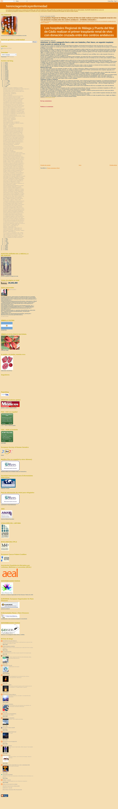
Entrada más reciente (45, 165)
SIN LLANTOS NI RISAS (14, 766)
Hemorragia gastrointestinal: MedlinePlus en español (13, 185)
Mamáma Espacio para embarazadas (11, 786)
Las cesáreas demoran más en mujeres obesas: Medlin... (14, 153)
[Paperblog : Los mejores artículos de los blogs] (5, 395)
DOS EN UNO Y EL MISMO (8, 715)
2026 (3, 62)
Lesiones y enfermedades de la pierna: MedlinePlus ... (13, 179)
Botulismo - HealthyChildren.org (9, 231)
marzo (4, 242)
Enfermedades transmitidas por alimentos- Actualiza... (13, 123)
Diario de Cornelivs (7, 684)
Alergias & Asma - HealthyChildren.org (10, 225)
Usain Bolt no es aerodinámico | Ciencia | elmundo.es (13, 172)
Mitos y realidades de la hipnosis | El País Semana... (13, 198)
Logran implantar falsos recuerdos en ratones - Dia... (13, 233)
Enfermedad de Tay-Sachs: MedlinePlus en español (13, 192)
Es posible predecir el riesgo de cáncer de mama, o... (13, 90)
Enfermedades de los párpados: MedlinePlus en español (14, 176)
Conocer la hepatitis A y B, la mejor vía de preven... (13, 237)
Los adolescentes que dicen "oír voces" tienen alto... (13, 222)
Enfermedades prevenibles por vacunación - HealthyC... (14, 230)
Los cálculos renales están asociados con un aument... (14, 204)
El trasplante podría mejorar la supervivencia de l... (13, 213)
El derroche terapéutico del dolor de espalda (11, 97)
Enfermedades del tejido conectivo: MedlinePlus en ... (13, 180)
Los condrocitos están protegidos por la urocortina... (13, 165)
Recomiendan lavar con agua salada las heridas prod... (14, 137)
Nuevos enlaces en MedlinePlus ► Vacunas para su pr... (14, 113)
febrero (5, 243)
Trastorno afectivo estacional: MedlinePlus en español (13, 193)
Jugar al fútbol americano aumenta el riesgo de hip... (13, 130)
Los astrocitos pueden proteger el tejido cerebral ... (13, 206)
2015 (3, 76)
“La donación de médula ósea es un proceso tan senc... (14, 200)
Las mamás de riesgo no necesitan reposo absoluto (13, 147)
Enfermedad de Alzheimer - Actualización (11, 144)
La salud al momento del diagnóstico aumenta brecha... (14, 220)
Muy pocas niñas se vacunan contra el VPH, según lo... (14, 157)
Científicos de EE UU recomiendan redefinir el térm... (13, 127)
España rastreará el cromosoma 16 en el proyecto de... (14, 169)
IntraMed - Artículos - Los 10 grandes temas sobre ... (13, 161)
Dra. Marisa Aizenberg (8, 704)
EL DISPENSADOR (7, 651)
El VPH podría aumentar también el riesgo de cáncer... (13, 212)
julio (4, 86)
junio (4, 238)
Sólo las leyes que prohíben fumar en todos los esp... (13, 128)
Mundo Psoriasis (6, 755)
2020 (3, 70)
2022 (3, 67)
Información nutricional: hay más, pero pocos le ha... (13, 95)
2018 (3, 73)
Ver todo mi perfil (4, 316)
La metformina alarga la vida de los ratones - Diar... (13, 133)
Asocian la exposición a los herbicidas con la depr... (13, 99)
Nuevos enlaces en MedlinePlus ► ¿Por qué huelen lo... (14, 112)
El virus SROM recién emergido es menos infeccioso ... (14, 159)
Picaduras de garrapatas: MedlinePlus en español (12, 87)
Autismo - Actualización (7, 94)
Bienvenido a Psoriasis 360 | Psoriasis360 (12, 789)
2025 (3, 64)
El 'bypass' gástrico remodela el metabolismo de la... (13, 170)
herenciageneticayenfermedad (26, 6)
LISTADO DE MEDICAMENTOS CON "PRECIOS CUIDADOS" (15, 781)
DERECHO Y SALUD (7, 665)
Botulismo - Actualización (8, 120)
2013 (3, 79)
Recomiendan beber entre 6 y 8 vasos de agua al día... (14, 91)
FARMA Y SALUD (7, 780)
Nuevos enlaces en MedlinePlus (9, 151)
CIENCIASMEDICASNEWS (9, 646)
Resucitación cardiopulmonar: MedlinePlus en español (13, 178)
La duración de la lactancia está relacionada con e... (13, 131)
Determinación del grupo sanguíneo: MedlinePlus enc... (14, 183)
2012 (3, 245)
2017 (3, 74)
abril (4, 241)
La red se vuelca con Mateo (8, 145)
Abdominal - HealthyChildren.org (9, 226)
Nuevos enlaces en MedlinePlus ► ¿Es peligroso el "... (14, 110)
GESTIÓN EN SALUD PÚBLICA (10, 640)
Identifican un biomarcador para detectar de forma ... (13, 140)
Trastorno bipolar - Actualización (9, 119)
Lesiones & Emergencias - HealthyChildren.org (12, 229)
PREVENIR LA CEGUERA (8, 718)
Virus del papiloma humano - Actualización (11, 121)
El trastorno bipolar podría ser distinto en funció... (12, 107)
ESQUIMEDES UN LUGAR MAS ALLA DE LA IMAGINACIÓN (16, 765)
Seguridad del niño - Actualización (9, 93)
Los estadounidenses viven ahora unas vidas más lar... (14, 105)
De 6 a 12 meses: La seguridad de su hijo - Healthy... (13, 232)
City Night (11, 733)
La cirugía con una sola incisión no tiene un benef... (13, 152)
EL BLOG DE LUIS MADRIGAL (9, 713)
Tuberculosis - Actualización (8, 124)
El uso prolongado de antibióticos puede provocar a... (13, 141)
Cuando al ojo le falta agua (8, 150)
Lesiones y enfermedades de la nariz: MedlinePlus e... (13, 191)
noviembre (5, 81)
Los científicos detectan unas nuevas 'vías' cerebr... (13, 217)
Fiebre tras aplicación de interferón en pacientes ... (13, 100)
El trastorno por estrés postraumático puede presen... (13, 138)
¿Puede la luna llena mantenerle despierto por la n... (13, 156)
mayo (4, 239)
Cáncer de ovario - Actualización (9, 92)
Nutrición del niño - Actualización (9, 118)
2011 (3, 247)
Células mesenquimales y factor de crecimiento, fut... (13, 166)
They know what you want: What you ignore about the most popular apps (17, 652)
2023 (3, 66)
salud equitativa (12, 289)
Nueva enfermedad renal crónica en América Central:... (14, 98)
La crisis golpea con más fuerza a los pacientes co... (13, 173)
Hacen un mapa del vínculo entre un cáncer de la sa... (13, 106)
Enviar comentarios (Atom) (53, 168)
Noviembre (5, 728)
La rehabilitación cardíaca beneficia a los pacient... (13, 101)
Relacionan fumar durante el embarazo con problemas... (14, 218)
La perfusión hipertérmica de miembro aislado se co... (13, 164)
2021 (3, 69)
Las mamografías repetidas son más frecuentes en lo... (14, 216)
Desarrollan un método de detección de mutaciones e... (14, 163)
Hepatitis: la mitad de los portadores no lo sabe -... (13, 171)
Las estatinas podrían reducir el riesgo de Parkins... (13, 215)
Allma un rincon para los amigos (10, 784)
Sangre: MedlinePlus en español (9, 184)
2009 (3, 249)
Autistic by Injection (7, 745)
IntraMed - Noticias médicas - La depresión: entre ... (13, 160)
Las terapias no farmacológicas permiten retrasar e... (13, 202)
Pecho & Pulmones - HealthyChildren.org (11, 224)
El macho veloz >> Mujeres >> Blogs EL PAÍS (12, 199)
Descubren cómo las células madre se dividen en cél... (13, 196)
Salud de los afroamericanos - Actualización (11, 143)
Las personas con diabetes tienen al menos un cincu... (13, 207)
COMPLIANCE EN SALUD (14, 666)
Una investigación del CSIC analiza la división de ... (13, 205)
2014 (3, 78)
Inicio (80, 165)
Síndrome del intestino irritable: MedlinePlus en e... (13, 187)
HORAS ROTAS (6, 675)
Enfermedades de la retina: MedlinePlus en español (13, 177)
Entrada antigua (113, 165)
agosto (4, 85)
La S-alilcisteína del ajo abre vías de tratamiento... (12, 197)
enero (4, 244)
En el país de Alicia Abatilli (9, 727)
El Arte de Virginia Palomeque (9, 731)
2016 (3, 75)
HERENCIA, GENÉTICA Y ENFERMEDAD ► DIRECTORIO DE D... (16, 88)
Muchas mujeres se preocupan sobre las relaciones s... (14, 219)
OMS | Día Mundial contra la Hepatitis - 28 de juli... (13, 235)
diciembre (5, 80)
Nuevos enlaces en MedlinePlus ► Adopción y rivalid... (13, 111)
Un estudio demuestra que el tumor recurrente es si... (13, 139)
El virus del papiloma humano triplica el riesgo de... (13, 203)
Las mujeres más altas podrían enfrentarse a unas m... (14, 158)
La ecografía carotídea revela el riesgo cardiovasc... (13, 167)
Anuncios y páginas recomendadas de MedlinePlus (13, 211)
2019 (3, 71)
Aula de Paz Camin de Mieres (9, 694)
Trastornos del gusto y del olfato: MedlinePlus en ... (13, 174)
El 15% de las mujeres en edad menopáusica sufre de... (14, 209)
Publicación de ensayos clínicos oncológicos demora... (13, 103)
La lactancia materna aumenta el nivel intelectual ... (13, 146)
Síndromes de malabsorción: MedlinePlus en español (13, 190)
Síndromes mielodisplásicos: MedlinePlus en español (13, 189)
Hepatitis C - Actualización (8, 126)
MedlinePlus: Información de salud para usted (12, 154)
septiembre (5, 84)
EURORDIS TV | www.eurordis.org (10, 114)
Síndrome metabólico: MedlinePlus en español (12, 186)
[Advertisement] (52, 153)
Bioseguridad (6, 655)
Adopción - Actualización (8, 125)
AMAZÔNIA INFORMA (8, 774)
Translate (12, 56)
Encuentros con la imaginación (10, 741)
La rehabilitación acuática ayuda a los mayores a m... (13, 134)
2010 (3, 248)
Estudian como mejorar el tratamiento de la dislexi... (13, 132)
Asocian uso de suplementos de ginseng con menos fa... (14, 223)
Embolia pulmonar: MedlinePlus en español (11, 182)
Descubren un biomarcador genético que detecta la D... (14, 210)
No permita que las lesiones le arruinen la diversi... (13, 104)
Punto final (5, 742)
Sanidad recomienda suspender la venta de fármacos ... (14, 136)
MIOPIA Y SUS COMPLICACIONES (16, 719)
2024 (3, 65)
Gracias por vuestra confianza (9, 117)
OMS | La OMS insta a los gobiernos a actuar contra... (13, 236)
